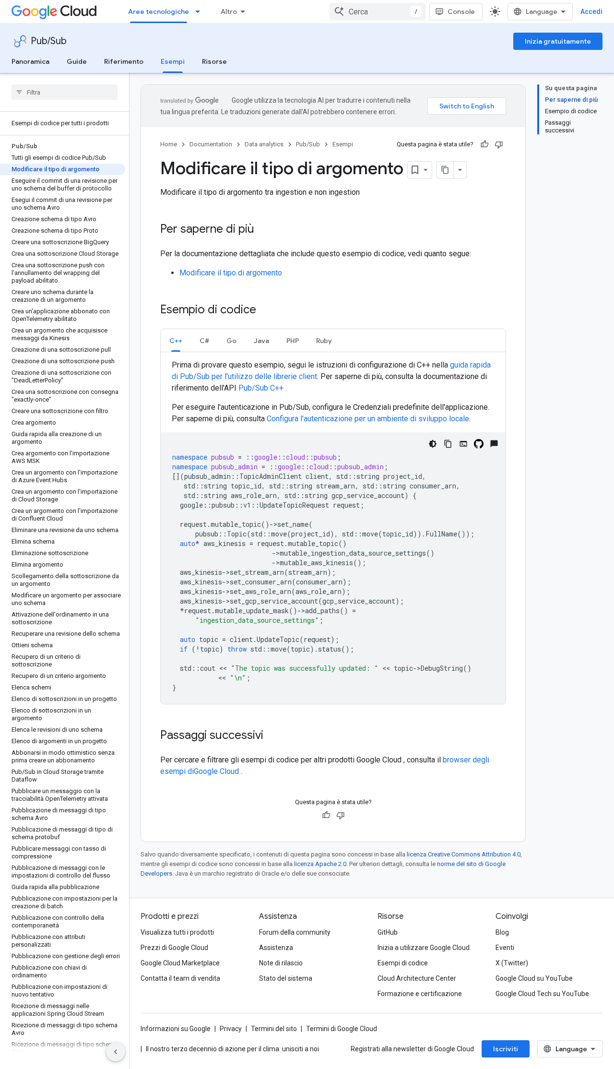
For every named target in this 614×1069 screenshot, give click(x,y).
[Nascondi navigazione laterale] (115, 1051)
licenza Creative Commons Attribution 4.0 (463, 854)
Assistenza (276, 947)
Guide (77, 61)
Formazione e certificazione (420, 994)
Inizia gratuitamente (558, 41)
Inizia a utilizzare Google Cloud (424, 947)
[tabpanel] (333, 531)
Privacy (231, 1029)
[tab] (176, 340)
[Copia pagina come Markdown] (445, 170)
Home (168, 144)
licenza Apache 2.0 (320, 863)
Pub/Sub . (262, 387)
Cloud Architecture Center (417, 978)
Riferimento (123, 61)
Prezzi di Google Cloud (174, 947)
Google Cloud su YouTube (534, 978)
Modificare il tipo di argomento (230, 272)
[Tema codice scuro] (432, 443)
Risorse (214, 61)
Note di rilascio (281, 963)
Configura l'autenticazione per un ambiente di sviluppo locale (368, 418)
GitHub (388, 932)
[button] (176, 340)
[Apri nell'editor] (463, 443)
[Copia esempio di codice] (448, 443)
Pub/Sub (49, 41)
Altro (229, 11)
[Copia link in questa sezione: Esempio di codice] (265, 310)
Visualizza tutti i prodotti (177, 932)
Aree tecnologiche (158, 11)
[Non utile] (499, 144)
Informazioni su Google (176, 1029)
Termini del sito (274, 1029)
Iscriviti (505, 1049)
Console (461, 11)
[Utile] (484, 144)
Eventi (505, 947)
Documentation (210, 144)
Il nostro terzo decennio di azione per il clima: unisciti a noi (232, 1049)
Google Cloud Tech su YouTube (542, 994)
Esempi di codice (403, 963)
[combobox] (377, 11)
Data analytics (264, 144)
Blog (502, 932)
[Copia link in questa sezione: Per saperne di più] (263, 230)
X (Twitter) (512, 963)
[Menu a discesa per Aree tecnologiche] (200, 11)
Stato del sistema (285, 978)
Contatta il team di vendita (180, 978)
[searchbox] (65, 92)
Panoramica (30, 61)
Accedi (591, 11)
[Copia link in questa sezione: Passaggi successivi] (273, 736)
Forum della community (295, 932)
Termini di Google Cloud (341, 1029)
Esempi (173, 61)
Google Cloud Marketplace (180, 963)
